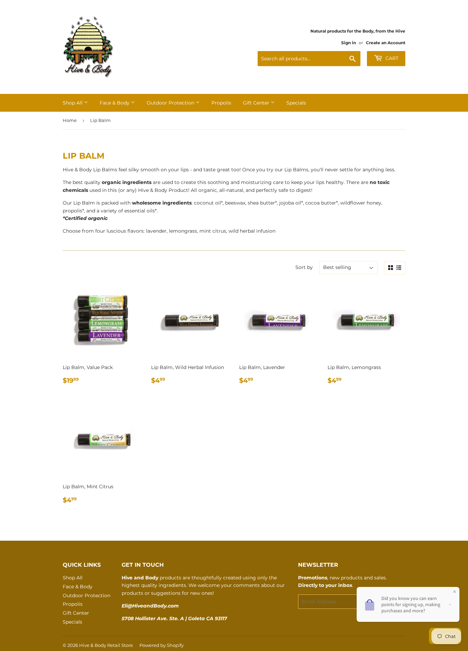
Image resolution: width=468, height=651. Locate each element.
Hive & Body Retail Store (106, 645)
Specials (296, 103)
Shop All (73, 103)
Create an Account (385, 42)
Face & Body (115, 103)
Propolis (221, 103)
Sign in (348, 42)
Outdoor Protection (171, 103)
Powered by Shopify (161, 645)
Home (70, 120)
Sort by (304, 267)
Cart (391, 58)
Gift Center (257, 103)
